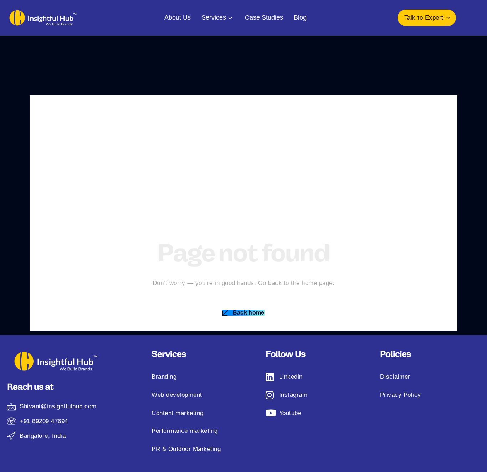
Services (213, 17)
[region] (92, 405)
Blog (300, 17)
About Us (177, 17)
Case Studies (264, 17)
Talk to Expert (424, 17)
